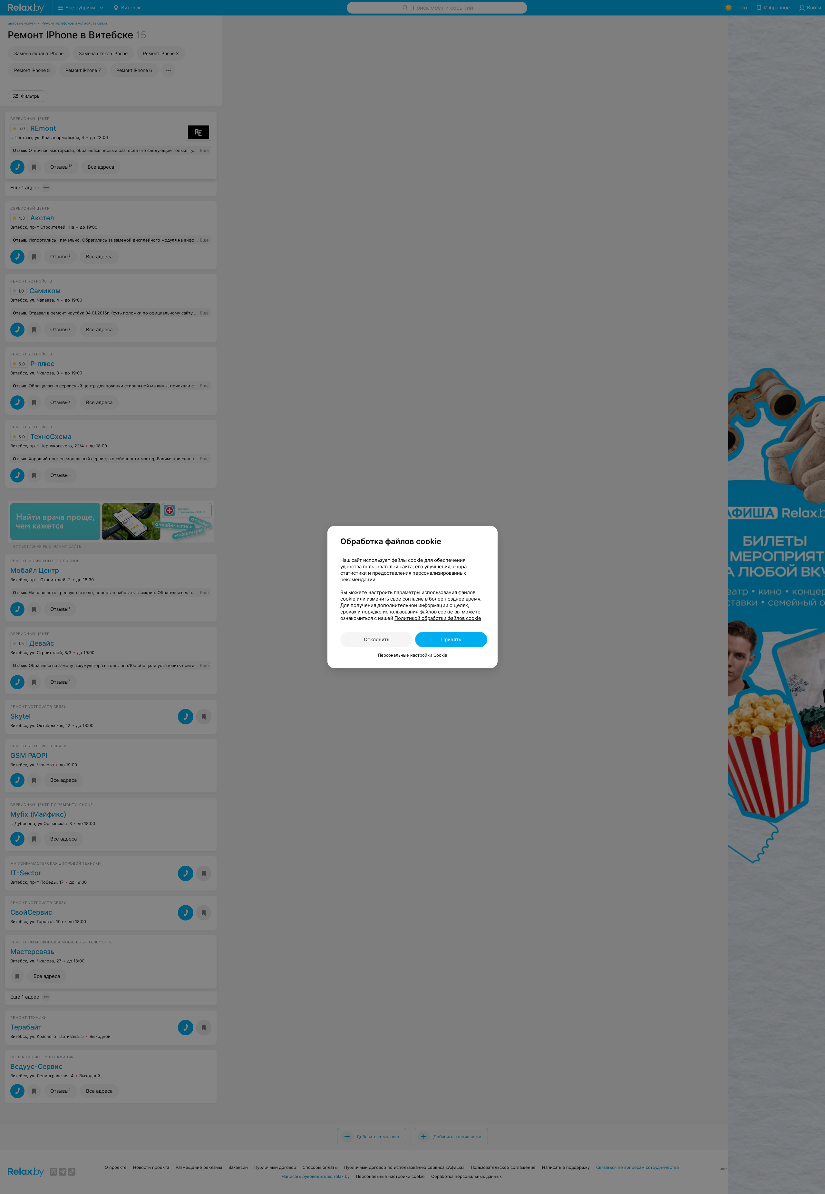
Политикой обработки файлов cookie (437, 618)
